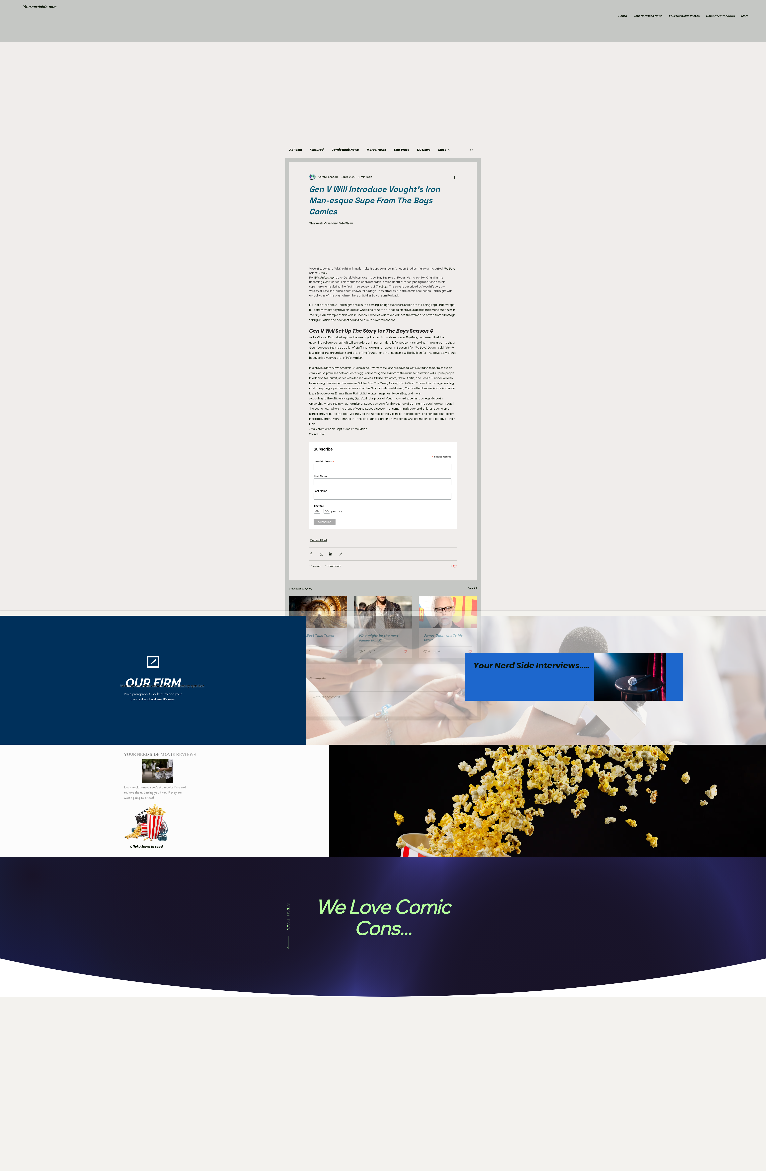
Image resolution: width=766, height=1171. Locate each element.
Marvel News (376, 150)
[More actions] (454, 177)
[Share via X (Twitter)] (321, 554)
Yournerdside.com (39, 6)
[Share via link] (340, 554)
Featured (317, 150)
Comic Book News (345, 150)
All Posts (295, 150)
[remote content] (383, 246)
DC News (423, 150)
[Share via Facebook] (311, 554)
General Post (318, 540)
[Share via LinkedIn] (331, 554)
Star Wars (401, 150)
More (442, 150)
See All (472, 588)
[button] (472, 149)
